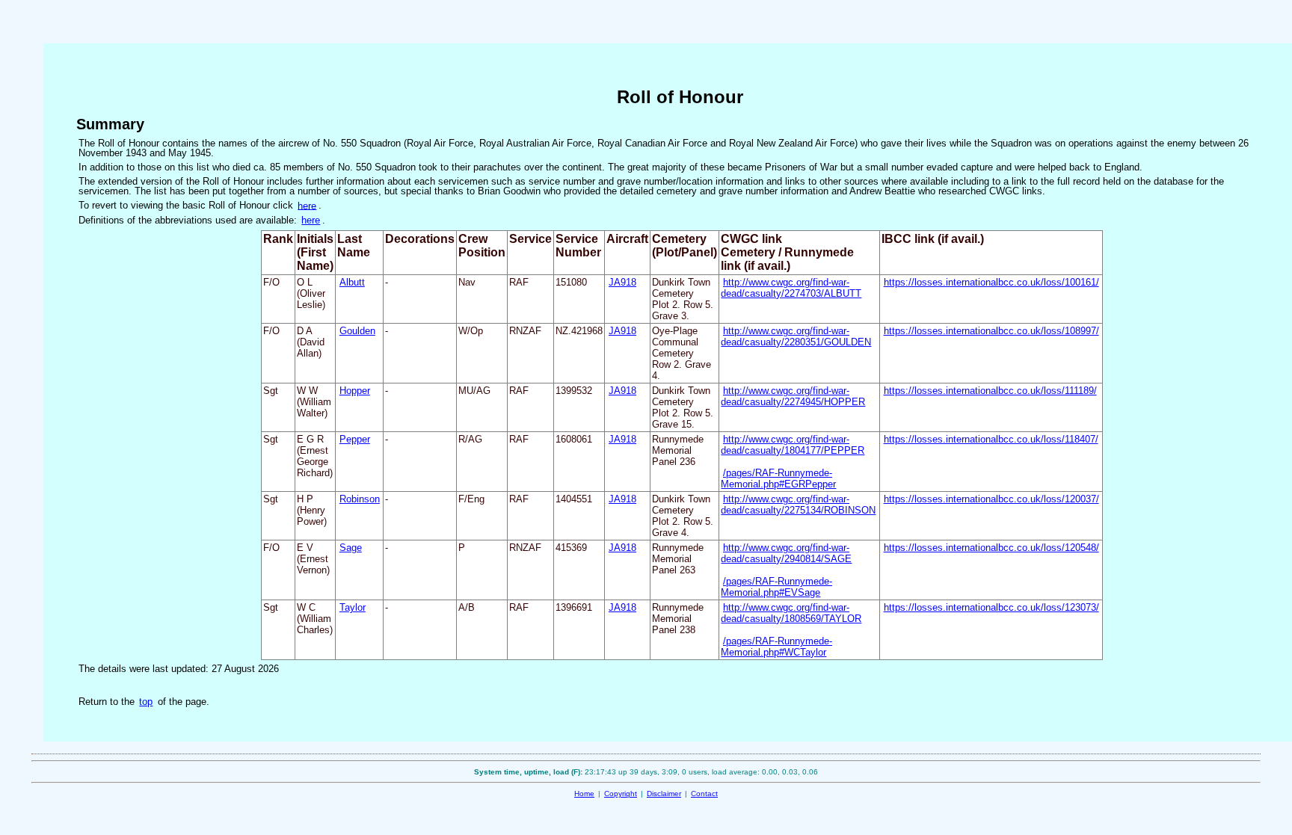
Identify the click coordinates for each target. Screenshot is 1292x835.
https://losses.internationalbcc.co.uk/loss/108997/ (991, 330)
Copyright (620, 793)
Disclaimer (664, 793)
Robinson (359, 499)
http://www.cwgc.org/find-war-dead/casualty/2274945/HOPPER (793, 396)
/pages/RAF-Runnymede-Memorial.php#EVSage (776, 587)
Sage (350, 547)
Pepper (354, 439)
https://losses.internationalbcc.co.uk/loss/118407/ (991, 439)
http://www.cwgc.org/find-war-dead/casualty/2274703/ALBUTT (791, 288)
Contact (704, 793)
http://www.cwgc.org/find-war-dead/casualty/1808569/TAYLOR (791, 613)
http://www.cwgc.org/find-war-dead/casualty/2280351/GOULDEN (796, 336)
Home (584, 793)
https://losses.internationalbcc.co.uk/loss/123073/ (991, 607)
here (307, 205)
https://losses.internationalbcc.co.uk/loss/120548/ (991, 547)
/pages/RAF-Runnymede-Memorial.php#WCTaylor (776, 646)
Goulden (357, 330)
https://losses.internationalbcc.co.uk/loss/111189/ (990, 390)
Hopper (354, 390)
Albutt (352, 282)
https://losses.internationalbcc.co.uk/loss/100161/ (991, 282)
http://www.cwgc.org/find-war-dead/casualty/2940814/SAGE (786, 553)
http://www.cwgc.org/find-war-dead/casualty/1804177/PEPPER (792, 445)
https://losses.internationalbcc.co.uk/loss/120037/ (991, 499)
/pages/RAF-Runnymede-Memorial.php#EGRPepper (778, 478)
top (146, 701)
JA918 (622, 282)
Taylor (352, 607)
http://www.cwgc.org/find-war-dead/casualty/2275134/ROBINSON (798, 504)
